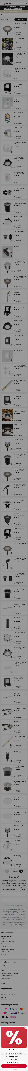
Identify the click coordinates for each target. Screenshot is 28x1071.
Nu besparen (14, 1066)
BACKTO (14, 1062)
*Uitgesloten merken (14, 1069)
